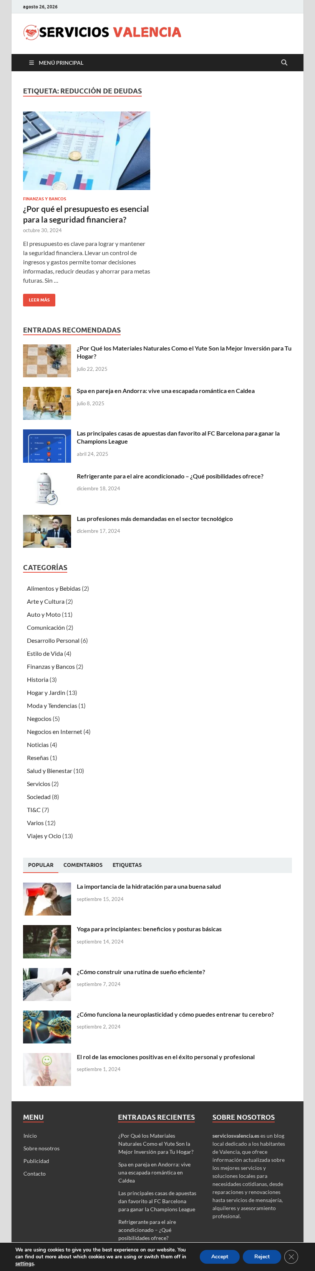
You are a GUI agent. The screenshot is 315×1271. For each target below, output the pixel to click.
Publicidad (36, 1161)
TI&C (34, 809)
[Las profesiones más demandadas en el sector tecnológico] (47, 519)
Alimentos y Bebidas (54, 588)
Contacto (34, 1173)
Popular (40, 865)
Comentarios (83, 865)
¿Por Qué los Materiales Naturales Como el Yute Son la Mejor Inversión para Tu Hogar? (156, 1143)
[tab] (40, 865)
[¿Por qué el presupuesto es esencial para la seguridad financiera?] (86, 150)
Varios (35, 822)
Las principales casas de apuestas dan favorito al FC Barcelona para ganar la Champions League (157, 1201)
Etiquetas (127, 865)
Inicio (30, 1135)
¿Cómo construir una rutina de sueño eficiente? (141, 971)
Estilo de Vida (45, 653)
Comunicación (46, 627)
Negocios (39, 718)
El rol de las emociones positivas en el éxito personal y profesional (166, 1056)
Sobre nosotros (41, 1148)
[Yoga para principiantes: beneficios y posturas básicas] (47, 929)
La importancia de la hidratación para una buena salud (149, 886)
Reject (262, 1256)
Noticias (38, 744)
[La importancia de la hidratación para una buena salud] (47, 887)
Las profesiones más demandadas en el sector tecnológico (155, 518)
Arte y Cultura (46, 601)
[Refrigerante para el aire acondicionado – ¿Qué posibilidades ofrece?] (47, 476)
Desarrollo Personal (53, 640)
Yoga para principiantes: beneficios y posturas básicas (149, 928)
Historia (37, 679)
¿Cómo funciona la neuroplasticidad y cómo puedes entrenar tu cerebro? (175, 1014)
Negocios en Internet (54, 731)
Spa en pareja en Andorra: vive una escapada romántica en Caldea (166, 390)
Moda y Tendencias (52, 705)
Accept (219, 1256)
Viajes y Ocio (44, 835)
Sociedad (39, 796)
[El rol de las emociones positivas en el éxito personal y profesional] (47, 1057)
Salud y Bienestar (49, 770)
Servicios (38, 783)
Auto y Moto (44, 614)
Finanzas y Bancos (44, 198)
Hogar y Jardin (46, 692)
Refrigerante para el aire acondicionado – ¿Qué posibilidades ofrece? (170, 476)
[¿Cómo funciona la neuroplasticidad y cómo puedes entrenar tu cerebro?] (47, 1015)
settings (24, 1263)
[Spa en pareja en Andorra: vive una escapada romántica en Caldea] (47, 391)
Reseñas (38, 757)
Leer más (36, 298)
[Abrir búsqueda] (284, 63)
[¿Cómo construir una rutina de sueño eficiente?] (47, 972)
